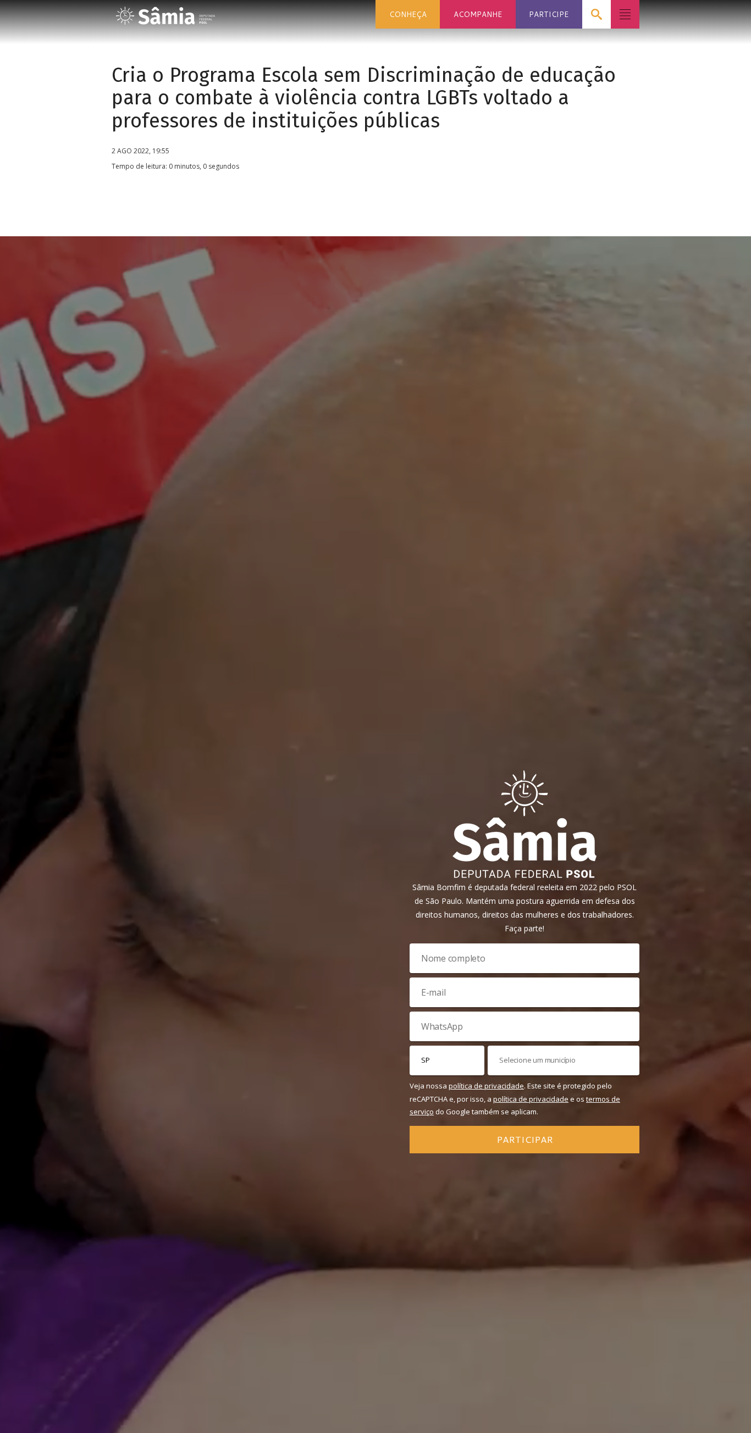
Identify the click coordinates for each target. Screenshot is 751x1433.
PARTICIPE (548, 14)
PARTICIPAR (524, 1139)
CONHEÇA (408, 14)
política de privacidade (486, 1086)
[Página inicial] (165, 12)
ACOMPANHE (478, 14)
